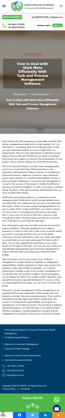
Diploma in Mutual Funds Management (23, 355)
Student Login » (44, 25)
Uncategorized (32, 54)
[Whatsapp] (57, 400)
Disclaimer (25, 388)
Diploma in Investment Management (22, 344)
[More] (58, 415)
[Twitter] (32, 415)
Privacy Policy (8, 388)
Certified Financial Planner (17, 337)
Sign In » (57, 25)
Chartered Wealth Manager (17, 348)
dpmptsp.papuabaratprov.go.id (21, 248)
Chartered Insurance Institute (18, 360)
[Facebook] (19, 415)
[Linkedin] (45, 415)
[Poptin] (57, 409)
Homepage (19, 94)
